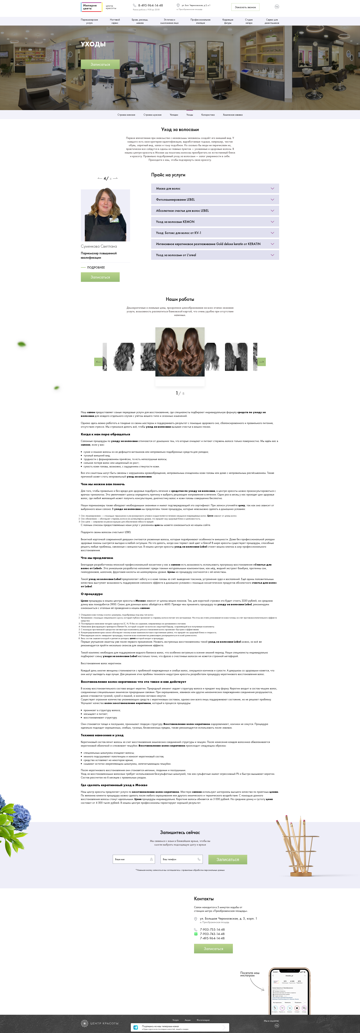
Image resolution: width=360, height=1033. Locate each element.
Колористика (208, 114)
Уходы (189, 114)
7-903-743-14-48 (212, 934)
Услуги (176, 1020)
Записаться (100, 64)
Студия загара (249, 21)
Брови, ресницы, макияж (140, 21)
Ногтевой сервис (115, 21)
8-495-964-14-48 (150, 5)
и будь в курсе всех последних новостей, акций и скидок (165, 1027)
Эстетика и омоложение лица (169, 21)
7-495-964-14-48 (212, 938)
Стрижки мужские (152, 114)
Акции (188, 1020)
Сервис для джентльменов (272, 21)
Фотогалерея (203, 1020)
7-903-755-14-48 (212, 929)
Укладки (174, 114)
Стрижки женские (126, 114)
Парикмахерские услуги (89, 21)
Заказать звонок (245, 7)
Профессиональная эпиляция (200, 21)
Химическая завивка (233, 114)
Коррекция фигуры (227, 21)
